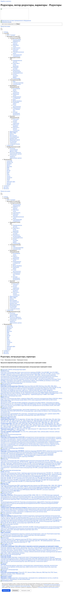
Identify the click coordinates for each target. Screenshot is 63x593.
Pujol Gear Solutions (6, 515)
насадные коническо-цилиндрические (16, 375)
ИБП (14, 81)
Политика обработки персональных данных (16, 153)
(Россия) (5, 525)
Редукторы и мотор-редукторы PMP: (31, 488)
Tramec (8, 176)
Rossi (8, 172)
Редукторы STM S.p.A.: (7, 495)
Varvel (8, 179)
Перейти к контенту (6, 1)
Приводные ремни (16, 103)
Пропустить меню (5, 26)
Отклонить (15, 590)
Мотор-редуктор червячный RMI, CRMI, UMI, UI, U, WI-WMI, (31, 497)
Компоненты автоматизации (17, 71)
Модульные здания (15, 139)
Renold (8, 170)
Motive (8, 165)
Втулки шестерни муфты (15, 76)
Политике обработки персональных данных (48, 587)
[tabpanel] (31, 363)
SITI (8, 173)
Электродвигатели (18, 73)
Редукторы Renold (6, 555)
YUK (8, 180)
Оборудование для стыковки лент (17, 109)
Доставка (6, 187)
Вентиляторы (13, 135)
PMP (8, 168)
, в (19, 379)
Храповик (3, 564)
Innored (9, 184)
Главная (6, 32)
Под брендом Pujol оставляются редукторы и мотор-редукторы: (31, 519)
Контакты (6, 188)
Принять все (6, 590)
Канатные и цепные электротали (16, 129)
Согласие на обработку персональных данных (20, 586)
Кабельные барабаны (16, 125)
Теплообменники (14, 137)
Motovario (9, 166)
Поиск (18, 24)
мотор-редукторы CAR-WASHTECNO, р (30, 414)
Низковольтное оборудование (17, 40)
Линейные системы (15, 68)
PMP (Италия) (5, 484)
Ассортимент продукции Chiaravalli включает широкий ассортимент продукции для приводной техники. (30, 546)
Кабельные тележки (16, 119)
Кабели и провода (15, 43)
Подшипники (16, 78)
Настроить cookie (25, 590)
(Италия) (6, 384)
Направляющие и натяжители (17, 97)
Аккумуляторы (17, 84)
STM (8, 174)
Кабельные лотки (16, 45)
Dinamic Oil (10, 162)
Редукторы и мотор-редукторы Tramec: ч (31, 477)
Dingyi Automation (6, 532)
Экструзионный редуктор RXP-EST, (30, 502)
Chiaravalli (9, 161)
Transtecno (9, 177)
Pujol (8, 169)
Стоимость (6, 185)
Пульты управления (16, 122)
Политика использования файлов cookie (14, 150)
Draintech (9, 163)
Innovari (9, 183)
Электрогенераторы (18, 82)
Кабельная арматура (15, 50)
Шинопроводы (14, 131)
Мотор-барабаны (17, 101)
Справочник (10, 145)
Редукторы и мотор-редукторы (16, 65)
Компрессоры (13, 138)
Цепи (14, 99)
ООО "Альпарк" (11, 35)
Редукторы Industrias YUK (30, 541)
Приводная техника (6, 576)
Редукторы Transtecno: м (31, 411)
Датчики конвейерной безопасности (16, 113)
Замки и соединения (16, 92)
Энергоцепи (13, 142)
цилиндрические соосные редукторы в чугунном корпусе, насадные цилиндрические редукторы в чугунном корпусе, (31, 441)
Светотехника (16, 48)
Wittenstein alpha (11, 181)
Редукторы (4, 571)
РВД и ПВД (13, 133)
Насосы (12, 134)
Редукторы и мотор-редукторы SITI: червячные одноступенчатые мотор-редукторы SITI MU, (31, 465)
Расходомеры (13, 141)
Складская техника (15, 144)
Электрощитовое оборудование (17, 55)
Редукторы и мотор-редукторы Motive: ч (31, 400)
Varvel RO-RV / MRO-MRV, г (34, 375)
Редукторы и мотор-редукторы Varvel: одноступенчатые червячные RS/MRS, (30, 374)
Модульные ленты (16, 94)
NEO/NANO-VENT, (31, 404)
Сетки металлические (17, 105)
